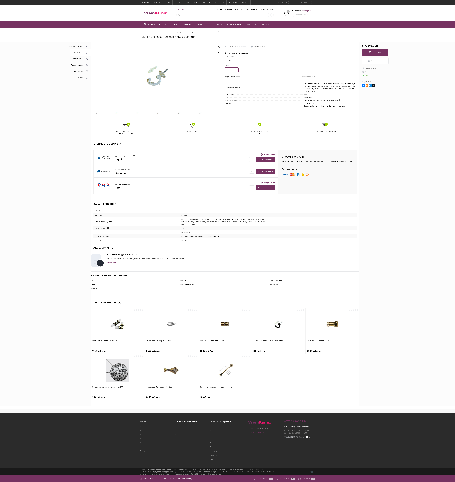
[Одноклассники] (367, 85)
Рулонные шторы (276, 281)
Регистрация (187, 9)
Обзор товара (78, 52)
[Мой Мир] (370, 85)
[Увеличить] (158, 74)
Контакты (233, 2)
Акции (177, 435)
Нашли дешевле (371, 68)
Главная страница (114, 263)
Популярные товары (182, 431)
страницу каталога (134, 259)
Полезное (206, 2)
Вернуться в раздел (76, 46)
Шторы (93, 285)
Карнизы (183, 281)
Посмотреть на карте (256, 432)
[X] (373, 85)
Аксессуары (78, 71)
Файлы (80, 78)
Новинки (178, 427)
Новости (244, 2)
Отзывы (157, 2)
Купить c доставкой (265, 160)
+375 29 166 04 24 (224, 9)
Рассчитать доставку (373, 72)
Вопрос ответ (192, 2)
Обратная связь (150, 479)
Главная (145, 2)
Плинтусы (94, 289)
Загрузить (307, 106)
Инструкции (219, 2)
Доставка (178, 2)
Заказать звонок (267, 9)
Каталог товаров (156, 24)
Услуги (167, 2)
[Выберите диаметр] (108, 228)
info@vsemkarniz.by (300, 426)
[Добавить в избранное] (219, 47)
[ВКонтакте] (363, 85)
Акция (93, 281)
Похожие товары (77, 65)
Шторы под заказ (187, 285)
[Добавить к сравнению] (219, 52)
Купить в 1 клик (377, 61)
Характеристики (77, 59)
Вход (179, 9)
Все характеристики (308, 77)
